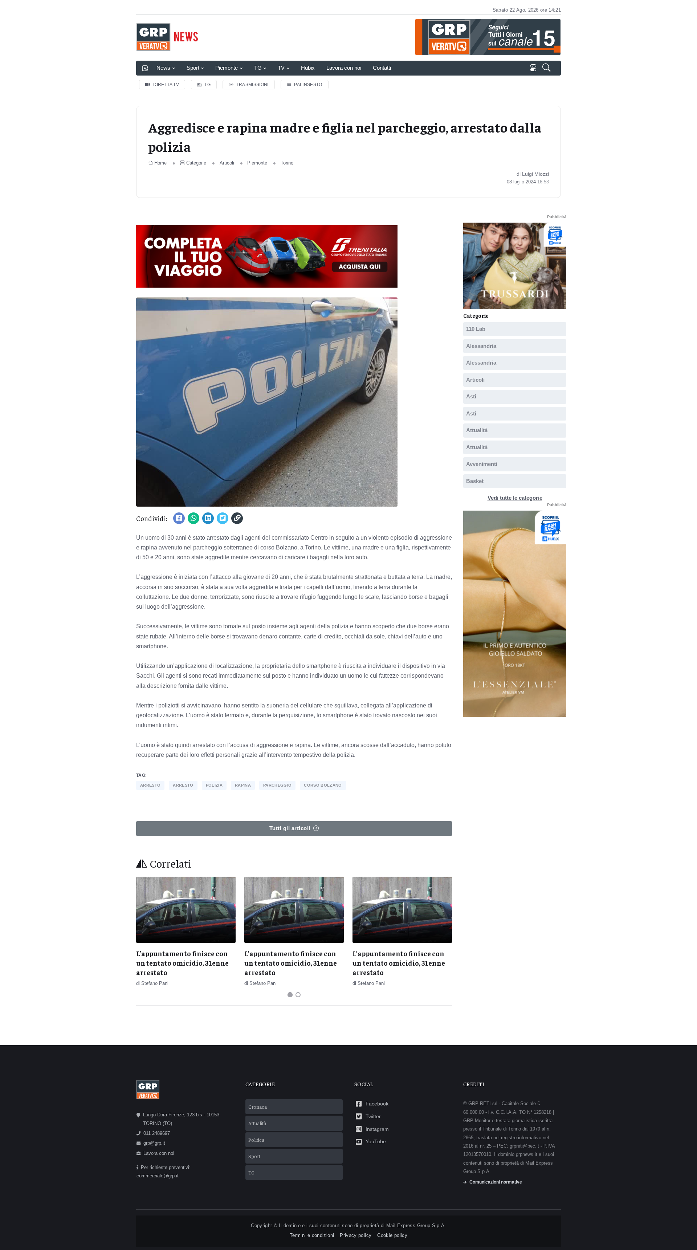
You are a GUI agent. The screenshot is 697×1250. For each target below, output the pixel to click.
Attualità (477, 430)
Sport (193, 68)
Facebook (377, 1104)
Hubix (308, 68)
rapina (243, 785)
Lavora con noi (343, 68)
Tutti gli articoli (289, 828)
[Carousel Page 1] (290, 994)
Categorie (196, 163)
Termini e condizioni (312, 1235)
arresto (150, 785)
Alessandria (481, 346)
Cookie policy (392, 1235)
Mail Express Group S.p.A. (416, 1225)
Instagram (377, 1129)
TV (281, 68)
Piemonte (226, 68)
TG (258, 68)
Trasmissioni (252, 84)
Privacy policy (355, 1235)
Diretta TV (166, 84)
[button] (547, 68)
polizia (214, 785)
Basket (475, 481)
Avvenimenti (481, 464)
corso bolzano (323, 785)
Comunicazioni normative (495, 1182)
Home (160, 163)
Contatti (382, 68)
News (163, 68)
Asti (471, 396)
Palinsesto (308, 84)
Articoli (227, 163)
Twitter (373, 1116)
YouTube (376, 1141)
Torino (287, 163)
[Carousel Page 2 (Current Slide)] (298, 994)
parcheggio (277, 785)
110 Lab (475, 329)
